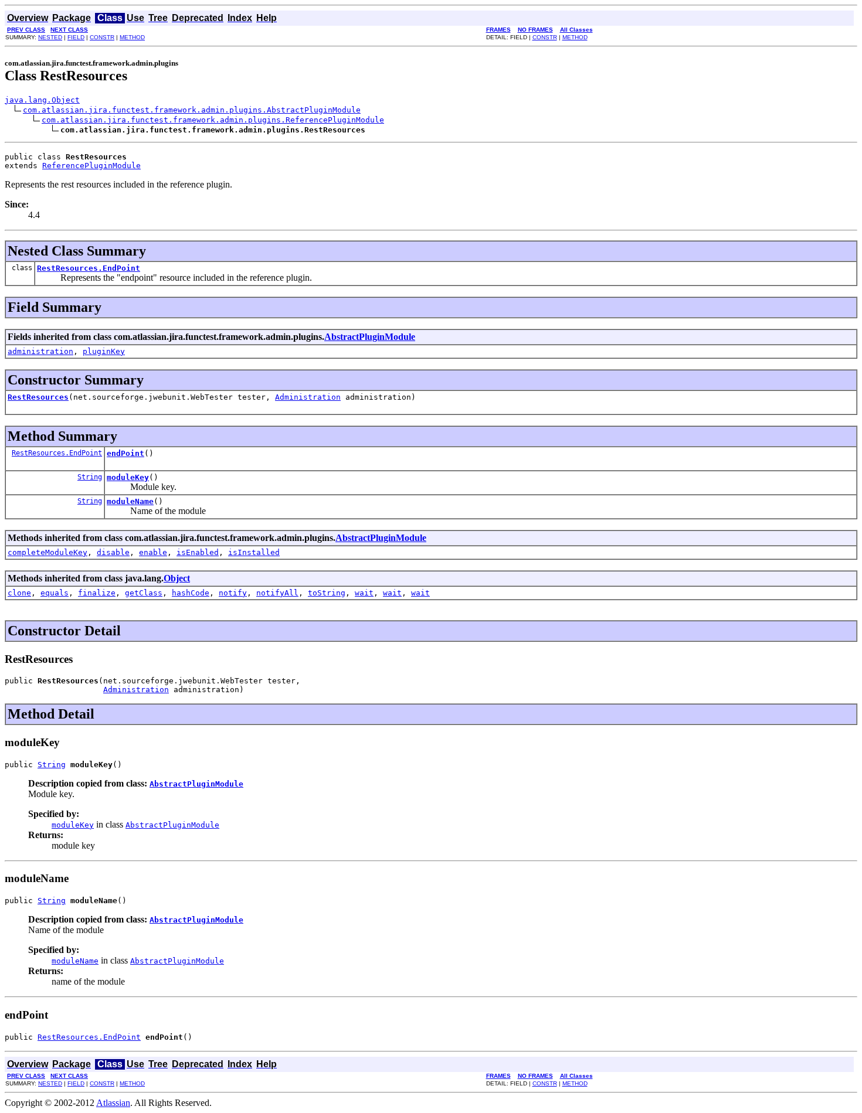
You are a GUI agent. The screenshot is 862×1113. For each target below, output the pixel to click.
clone (19, 592)
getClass (143, 592)
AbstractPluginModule (369, 337)
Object (177, 578)
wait (364, 592)
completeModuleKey (47, 552)
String (89, 477)
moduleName (130, 501)
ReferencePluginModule (91, 165)
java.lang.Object (42, 100)
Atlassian (113, 1103)
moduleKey (128, 477)
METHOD (132, 37)
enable (153, 552)
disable (113, 552)
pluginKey (104, 351)
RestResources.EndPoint (88, 268)
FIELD (75, 37)
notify (233, 592)
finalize (97, 592)
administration (40, 351)
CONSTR (102, 37)
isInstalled (254, 552)
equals (54, 592)
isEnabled (198, 552)
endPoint (125, 453)
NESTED (50, 37)
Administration (308, 397)
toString (326, 592)
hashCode (190, 592)
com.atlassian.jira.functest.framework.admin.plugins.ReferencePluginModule (213, 119)
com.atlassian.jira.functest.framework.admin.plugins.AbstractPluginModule (192, 109)
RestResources (38, 397)
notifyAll (277, 592)
